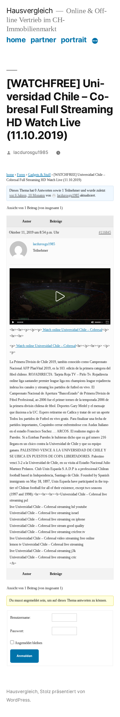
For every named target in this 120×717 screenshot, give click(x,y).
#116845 (105, 232)
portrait (74, 39)
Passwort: (17, 631)
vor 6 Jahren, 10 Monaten (27, 195)
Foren (21, 175)
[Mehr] (94, 40)
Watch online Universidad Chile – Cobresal (72, 330)
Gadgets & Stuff (39, 175)
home (16, 39)
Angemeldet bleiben (28, 643)
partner (43, 39)
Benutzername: (20, 618)
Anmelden (24, 656)
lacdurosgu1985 (30, 152)
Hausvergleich (29, 10)
